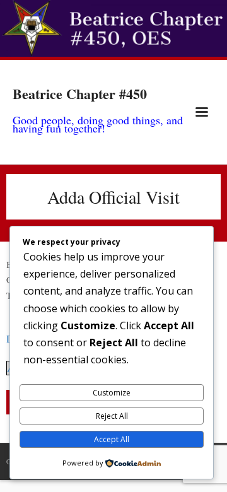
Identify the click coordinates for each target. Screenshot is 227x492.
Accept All (111, 439)
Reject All (112, 416)
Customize (112, 392)
